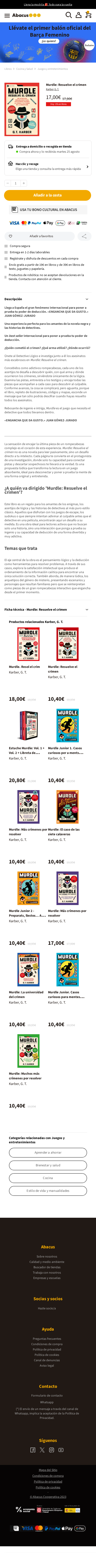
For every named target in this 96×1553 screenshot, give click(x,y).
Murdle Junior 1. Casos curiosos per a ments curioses (65, 753)
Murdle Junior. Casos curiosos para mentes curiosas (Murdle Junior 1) (67, 997)
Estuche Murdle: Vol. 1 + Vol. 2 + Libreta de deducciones (26, 753)
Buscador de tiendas (47, 1267)
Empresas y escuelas (47, 1278)
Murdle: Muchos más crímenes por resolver (25, 1076)
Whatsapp (47, 1402)
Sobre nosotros (47, 1256)
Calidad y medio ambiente (46, 1262)
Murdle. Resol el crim (24, 667)
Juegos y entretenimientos (53, 69)
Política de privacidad (47, 1349)
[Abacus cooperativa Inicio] (27, 17)
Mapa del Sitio (48, 1470)
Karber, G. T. (52, 89)
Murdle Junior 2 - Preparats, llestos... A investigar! (25, 916)
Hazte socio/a (47, 1308)
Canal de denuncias (47, 1360)
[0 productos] (88, 17)
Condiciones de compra (47, 1344)
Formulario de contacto (47, 1395)
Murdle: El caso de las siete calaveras (64, 832)
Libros (8, 69)
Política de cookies (47, 1355)
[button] (78, 15)
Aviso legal (47, 1365)
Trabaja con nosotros (47, 1272)
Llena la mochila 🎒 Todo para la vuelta (48, 4)
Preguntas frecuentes (47, 1339)
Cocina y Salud (24, 69)
